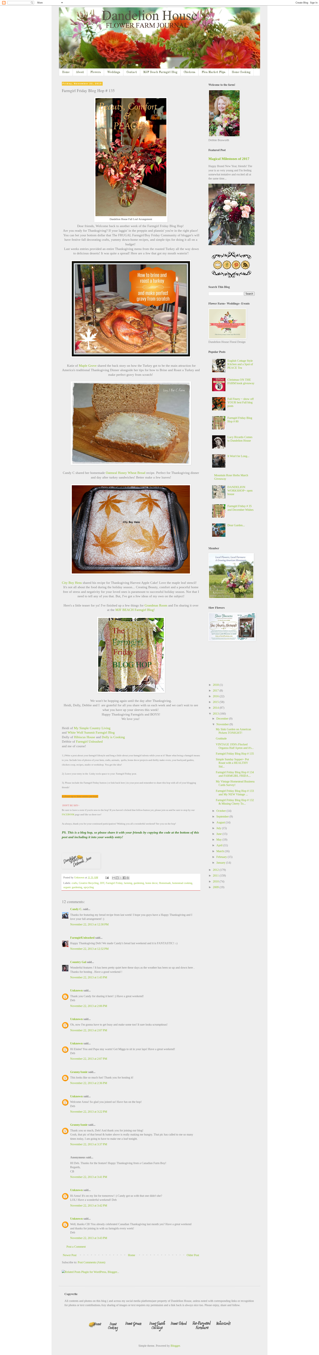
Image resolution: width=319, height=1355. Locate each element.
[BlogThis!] (117, 878)
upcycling (89, 887)
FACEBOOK (68, 814)
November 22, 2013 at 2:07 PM (88, 1030)
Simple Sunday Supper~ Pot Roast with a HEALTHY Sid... (232, 763)
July (219, 828)
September (222, 816)
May (219, 839)
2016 (216, 696)
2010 (216, 881)
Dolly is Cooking (113, 737)
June (219, 833)
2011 (216, 875)
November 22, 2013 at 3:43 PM (88, 1238)
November (222, 724)
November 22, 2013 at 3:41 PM (88, 1176)
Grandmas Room (156, 605)
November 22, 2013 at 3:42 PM (88, 1205)
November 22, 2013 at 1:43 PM (88, 977)
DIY (102, 883)
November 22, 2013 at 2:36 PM (88, 1083)
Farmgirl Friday (114, 883)
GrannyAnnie (79, 1072)
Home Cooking (241, 72)
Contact (131, 72)
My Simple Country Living (92, 728)
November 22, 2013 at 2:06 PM (88, 1005)
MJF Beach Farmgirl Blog (160, 72)
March (220, 851)
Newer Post (69, 1255)
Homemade (165, 883)
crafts (74, 883)
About (80, 72)
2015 (216, 702)
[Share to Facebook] (124, 878)
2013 (216, 713)
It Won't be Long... (238, 456)
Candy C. (76, 909)
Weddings (113, 72)
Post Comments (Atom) (91, 1262)
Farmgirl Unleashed (90, 741)
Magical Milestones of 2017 (228, 159)
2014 (216, 707)
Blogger (175, 1345)
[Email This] (114, 878)
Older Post (193, 1255)
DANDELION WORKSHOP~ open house (240, 490)
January (221, 862)
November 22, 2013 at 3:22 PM (88, 1111)
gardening (139, 883)
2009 (216, 887)
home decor (151, 883)
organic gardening (72, 887)
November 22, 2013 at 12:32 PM (89, 948)
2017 (216, 690)
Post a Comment (76, 1246)
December (222, 718)
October (221, 810)
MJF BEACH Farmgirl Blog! (135, 610)
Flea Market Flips (213, 72)
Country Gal (78, 962)
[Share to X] (121, 878)
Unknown (76, 990)
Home (66, 72)
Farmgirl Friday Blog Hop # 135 (235, 753)
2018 (216, 684)
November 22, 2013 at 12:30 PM (89, 924)
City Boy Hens (72, 583)
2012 (216, 869)
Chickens (189, 72)
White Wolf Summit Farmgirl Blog (91, 732)
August (221, 822)
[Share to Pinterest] (128, 878)
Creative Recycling (89, 883)
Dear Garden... (236, 525)
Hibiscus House (84, 737)
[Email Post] (106, 877)
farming (128, 883)
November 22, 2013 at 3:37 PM (88, 1144)
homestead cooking (182, 883)
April (219, 845)
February (222, 856)
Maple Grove (88, 365)
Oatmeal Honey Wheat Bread (126, 473)
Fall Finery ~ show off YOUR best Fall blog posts (240, 402)
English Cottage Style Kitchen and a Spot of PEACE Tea (240, 364)
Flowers (95, 72)
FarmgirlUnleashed (82, 937)
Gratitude (221, 738)
